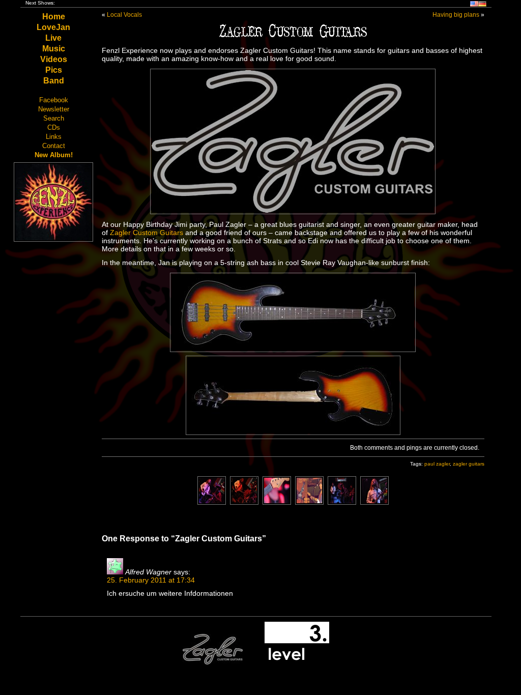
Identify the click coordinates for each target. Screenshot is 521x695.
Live (53, 38)
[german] (482, 5)
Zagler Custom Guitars (146, 232)
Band (53, 80)
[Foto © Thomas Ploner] (211, 502)
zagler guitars (468, 464)
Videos (53, 59)
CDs (53, 127)
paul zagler (437, 464)
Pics (53, 70)
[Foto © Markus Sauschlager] (277, 502)
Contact (53, 146)
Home (53, 16)
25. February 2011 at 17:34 (151, 580)
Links (54, 136)
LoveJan (53, 27)
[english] (474, 5)
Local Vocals (124, 14)
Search (53, 118)
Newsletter (53, 109)
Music (53, 48)
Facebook (53, 100)
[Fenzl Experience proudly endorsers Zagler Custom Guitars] (212, 662)
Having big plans (455, 14)
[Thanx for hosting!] (296, 662)
